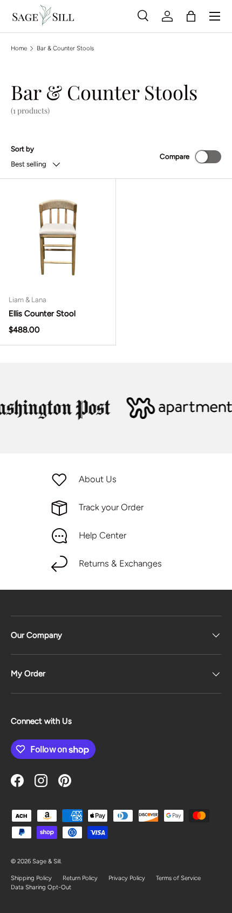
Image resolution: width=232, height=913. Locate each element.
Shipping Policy (31, 878)
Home (19, 48)
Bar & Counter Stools (65, 48)
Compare (174, 156)
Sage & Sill (46, 861)
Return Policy (80, 878)
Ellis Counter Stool (42, 313)
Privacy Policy (126, 878)
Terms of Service (178, 878)
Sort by (22, 148)
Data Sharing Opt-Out (41, 887)
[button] (191, 16)
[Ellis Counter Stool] (58, 237)
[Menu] (215, 16)
